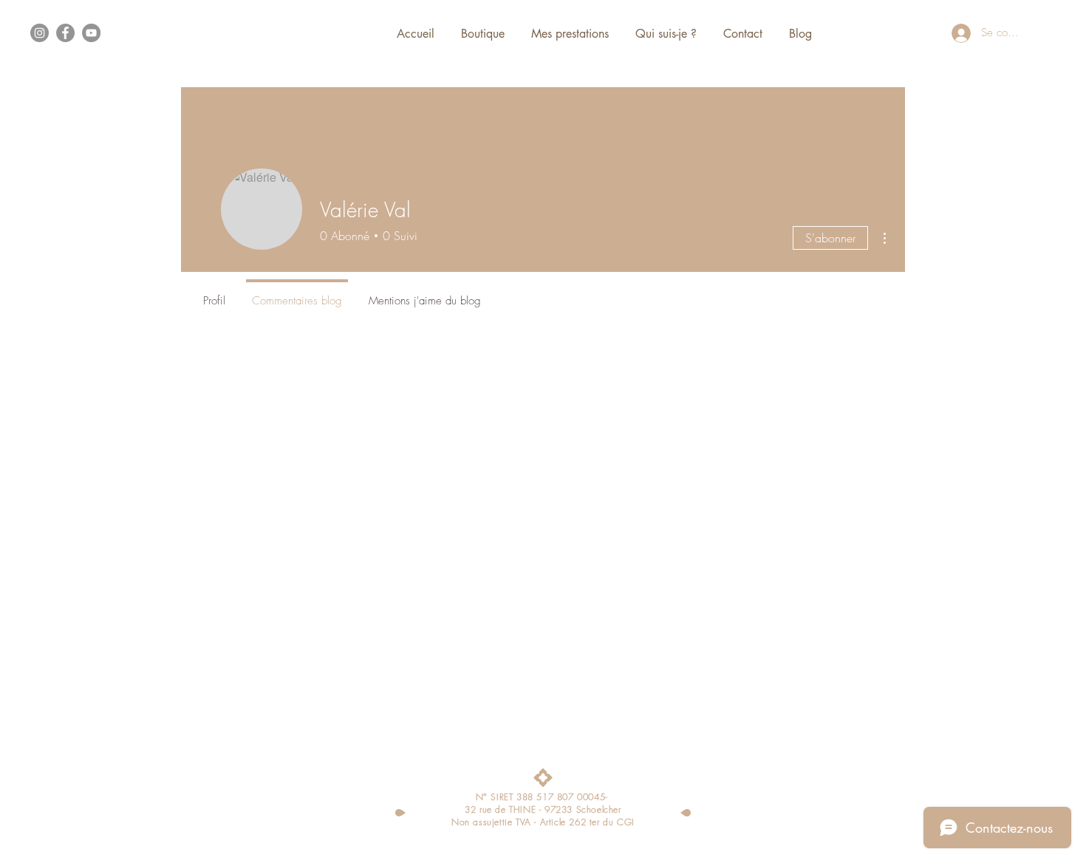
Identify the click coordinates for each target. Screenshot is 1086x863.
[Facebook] (65, 33)
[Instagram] (39, 33)
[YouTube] (91, 33)
